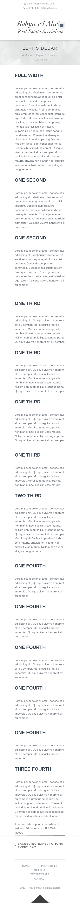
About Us (39, 870)
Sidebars (53, 55)
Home (28, 55)
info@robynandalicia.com (40, 3)
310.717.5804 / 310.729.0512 (41, 8)
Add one (30, 828)
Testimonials (39, 874)
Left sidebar (41, 59)
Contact (40, 878)
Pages (39, 55)
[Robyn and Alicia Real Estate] (40, 27)
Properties (49, 865)
